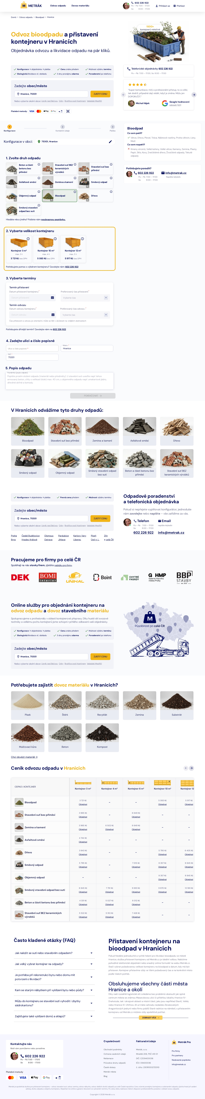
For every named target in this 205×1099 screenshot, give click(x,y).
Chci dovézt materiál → (24, 757)
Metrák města (110, 1071)
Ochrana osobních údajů (115, 1054)
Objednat (83, 804)
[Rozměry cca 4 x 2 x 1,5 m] (82, 238)
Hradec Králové (29, 539)
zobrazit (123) (175, 105)
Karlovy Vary (79, 535)
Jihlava (61, 539)
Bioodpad (40, 17)
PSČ (10, 354)
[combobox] (54, 94)
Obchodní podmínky (113, 1049)
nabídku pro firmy (63, 565)
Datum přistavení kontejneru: (24, 291)
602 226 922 (142, 2)
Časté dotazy (110, 1067)
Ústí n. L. (95, 539)
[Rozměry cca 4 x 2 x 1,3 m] (55, 238)
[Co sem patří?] (38, 164)
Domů (13, 17)
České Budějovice (31, 535)
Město (66, 345)
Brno (13, 539)
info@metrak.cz (175, 173)
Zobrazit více (149, 1017)
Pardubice (63, 535)
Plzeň (93, 535)
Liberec (77, 539)
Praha (14, 535)
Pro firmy (176, 1051)
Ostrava (48, 539)
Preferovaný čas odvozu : (73, 308)
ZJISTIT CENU (100, 93)
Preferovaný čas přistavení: (75, 291)
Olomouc (49, 535)
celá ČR (110, 539)
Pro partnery (177, 1055)
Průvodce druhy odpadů (115, 1063)
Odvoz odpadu (58, 5)
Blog (105, 1076)
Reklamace (108, 1058)
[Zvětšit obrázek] (15, 172)
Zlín (106, 535)
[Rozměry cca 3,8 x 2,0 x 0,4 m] (28, 238)
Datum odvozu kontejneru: (23, 308)
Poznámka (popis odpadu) (17, 373)
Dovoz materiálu (80, 5)
